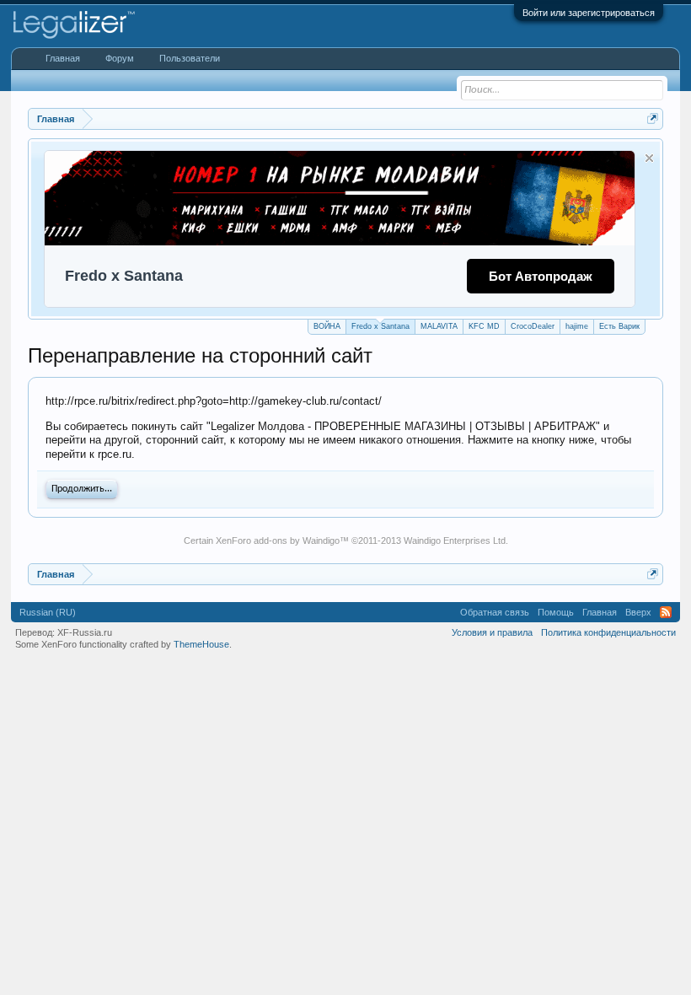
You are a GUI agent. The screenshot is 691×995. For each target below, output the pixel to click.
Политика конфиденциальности (608, 632)
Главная (63, 58)
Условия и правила (492, 632)
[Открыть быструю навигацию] (652, 118)
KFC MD (484, 326)
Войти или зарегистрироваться (588, 13)
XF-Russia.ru (84, 632)
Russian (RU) (47, 612)
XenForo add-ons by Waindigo (278, 540)
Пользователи (189, 58)
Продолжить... (81, 489)
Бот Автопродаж (540, 276)
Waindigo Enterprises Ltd (455, 540)
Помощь (556, 612)
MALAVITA (439, 326)
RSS (666, 612)
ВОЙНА (326, 326)
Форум (119, 58)
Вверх (638, 612)
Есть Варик (619, 326)
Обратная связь (494, 612)
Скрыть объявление (649, 158)
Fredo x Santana (380, 326)
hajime (576, 326)
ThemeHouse (201, 644)
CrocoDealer (532, 326)
